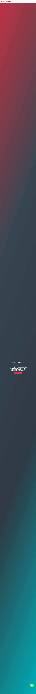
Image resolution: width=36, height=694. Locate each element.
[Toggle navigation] (34, 1)
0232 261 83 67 (18, 372)
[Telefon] (32, 685)
